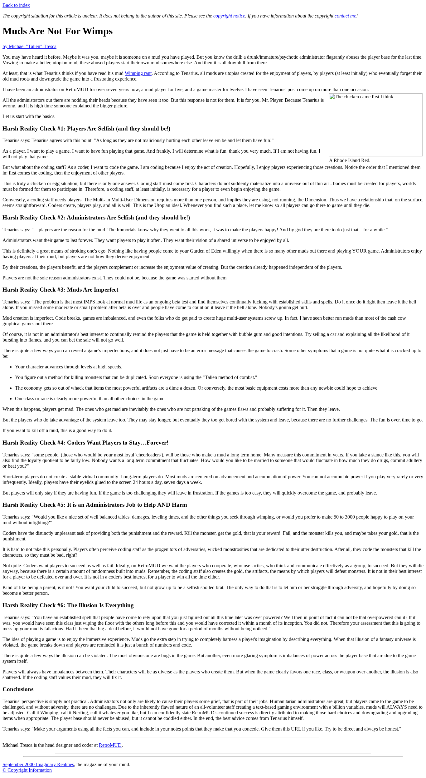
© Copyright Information (27, 770)
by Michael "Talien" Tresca (29, 46)
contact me (345, 15)
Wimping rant (138, 73)
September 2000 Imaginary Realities (38, 764)
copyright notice (229, 15)
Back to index (16, 5)
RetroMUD (110, 745)
